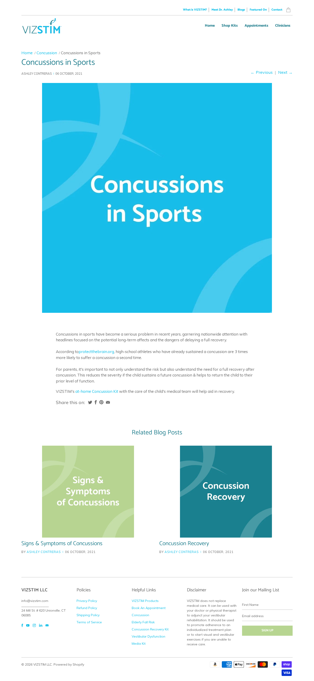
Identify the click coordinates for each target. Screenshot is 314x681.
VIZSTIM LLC (42, 664)
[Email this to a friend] (108, 402)
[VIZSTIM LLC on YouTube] (27, 625)
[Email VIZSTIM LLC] (47, 625)
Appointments (256, 26)
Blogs (241, 9)
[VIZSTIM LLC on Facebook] (22, 625)
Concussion (140, 615)
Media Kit (139, 643)
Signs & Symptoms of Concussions (62, 543)
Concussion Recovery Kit (150, 629)
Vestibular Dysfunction (148, 636)
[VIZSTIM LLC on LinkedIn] (40, 625)
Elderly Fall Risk (143, 622)
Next (285, 72)
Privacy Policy (87, 601)
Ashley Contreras (44, 552)
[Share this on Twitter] (90, 402)
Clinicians (282, 26)
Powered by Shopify (69, 664)
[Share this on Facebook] (95, 402)
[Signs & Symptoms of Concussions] (88, 492)
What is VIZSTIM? (195, 9)
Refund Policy (87, 608)
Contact (276, 9)
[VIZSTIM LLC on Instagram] (34, 625)
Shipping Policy (88, 615)
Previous (262, 72)
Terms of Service (89, 622)
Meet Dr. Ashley (222, 9)
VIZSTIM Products (145, 601)
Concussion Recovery (184, 543)
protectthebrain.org (96, 351)
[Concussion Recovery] (226, 492)
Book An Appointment (149, 608)
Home (210, 26)
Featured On (258, 9)
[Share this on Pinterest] (101, 402)
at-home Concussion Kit (96, 391)
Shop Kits (230, 26)
